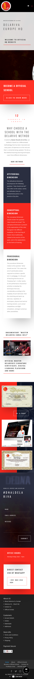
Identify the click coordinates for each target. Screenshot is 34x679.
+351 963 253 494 (16, 581)
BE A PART (21, 413)
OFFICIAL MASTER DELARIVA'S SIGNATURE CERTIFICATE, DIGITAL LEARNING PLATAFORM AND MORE (16, 366)
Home (7, 662)
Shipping (7, 640)
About (13, 662)
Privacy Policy (9, 638)
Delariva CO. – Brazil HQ (12, 604)
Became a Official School (11, 664)
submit (24, 538)
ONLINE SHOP (21, 666)
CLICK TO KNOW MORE (16, 98)
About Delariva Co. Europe (13, 601)
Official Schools (9, 609)
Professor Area (10, 666)
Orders (7, 621)
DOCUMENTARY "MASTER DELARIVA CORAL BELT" (17, 333)
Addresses (8, 626)
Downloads (8, 623)
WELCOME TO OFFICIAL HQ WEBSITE (15, 41)
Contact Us (8, 607)
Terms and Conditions (11, 635)
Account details (9, 618)
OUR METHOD (17, 162)
